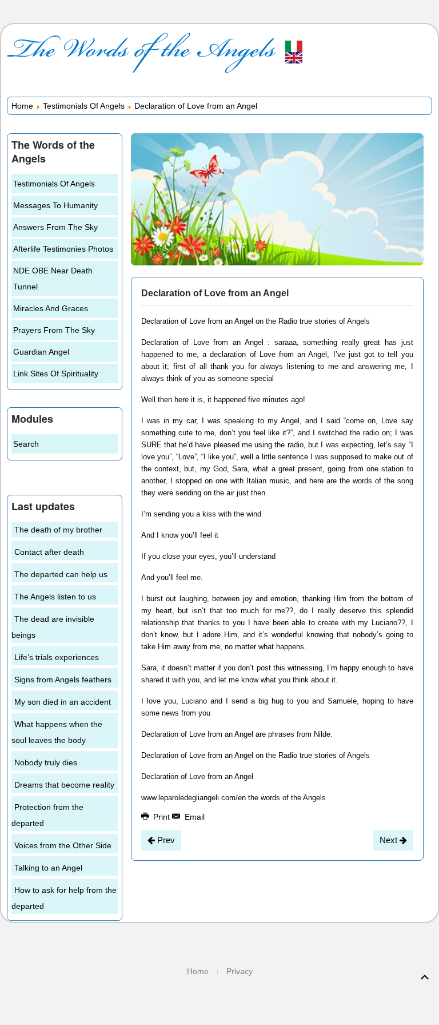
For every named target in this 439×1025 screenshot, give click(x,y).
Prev (165, 840)
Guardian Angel (41, 351)
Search (26, 443)
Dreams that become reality (64, 784)
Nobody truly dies (45, 762)
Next (390, 840)
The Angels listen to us (55, 596)
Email (193, 816)
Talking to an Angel (48, 867)
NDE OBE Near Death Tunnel (53, 278)
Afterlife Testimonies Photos (63, 248)
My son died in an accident (62, 701)
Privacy (239, 971)
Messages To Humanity (55, 205)
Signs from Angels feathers (62, 679)
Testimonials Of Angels (84, 105)
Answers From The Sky (55, 227)
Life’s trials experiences (56, 657)
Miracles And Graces (50, 308)
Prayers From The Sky (54, 330)
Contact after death (49, 552)
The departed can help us (60, 574)
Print (161, 816)
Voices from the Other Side (62, 845)
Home (22, 105)
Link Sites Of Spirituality (55, 373)
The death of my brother (58, 529)
